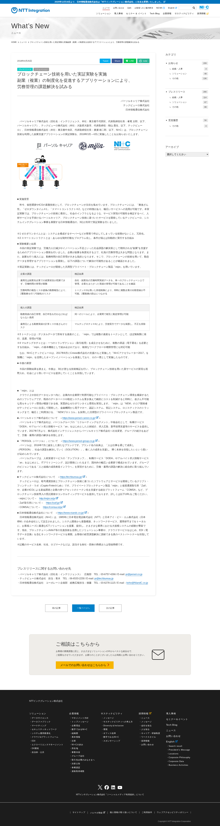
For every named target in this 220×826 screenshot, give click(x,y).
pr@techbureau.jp (103, 578)
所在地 (75, 748)
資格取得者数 (78, 771)
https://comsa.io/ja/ (53, 507)
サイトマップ (79, 812)
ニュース (106, 8)
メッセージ (108, 718)
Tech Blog (154, 13)
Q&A (129, 8)
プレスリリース (25, 69)
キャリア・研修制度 (150, 733)
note (145, 61)
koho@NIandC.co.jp (137, 583)
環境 (105, 729)
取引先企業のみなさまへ (83, 760)
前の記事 (56, 608)
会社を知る (146, 725)
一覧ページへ (83, 608)
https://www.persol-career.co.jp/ (78, 418)
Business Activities (178, 765)
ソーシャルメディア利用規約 (120, 794)
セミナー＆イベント (177, 719)
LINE (131, 61)
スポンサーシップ (111, 741)
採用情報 (201, 13)
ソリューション (103, 13)
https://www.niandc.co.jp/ (71, 513)
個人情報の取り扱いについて (123, 812)
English (171, 8)
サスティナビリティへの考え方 (118, 722)
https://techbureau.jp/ (71, 477)
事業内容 (76, 752)
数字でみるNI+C (79, 729)
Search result (175, 746)
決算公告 (76, 763)
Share (117, 61)
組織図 (75, 733)
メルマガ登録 (96, 813)
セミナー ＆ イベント (136, 13)
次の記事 (110, 608)
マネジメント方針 (80, 718)
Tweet (105, 61)
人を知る (145, 729)
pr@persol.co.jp (134, 574)
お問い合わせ (118, 8)
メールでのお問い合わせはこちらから (83, 665)
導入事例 (118, 13)
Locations (173, 754)
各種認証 (76, 767)
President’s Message (179, 750)
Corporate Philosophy (179, 757)
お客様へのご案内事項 (144, 8)
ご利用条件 (147, 812)
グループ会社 (78, 756)
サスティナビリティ (184, 13)
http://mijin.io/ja (47, 498)
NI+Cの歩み (77, 744)
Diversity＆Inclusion (113, 725)
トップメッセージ (80, 722)
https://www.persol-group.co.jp (79, 441)
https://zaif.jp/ (53, 503)
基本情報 (76, 737)
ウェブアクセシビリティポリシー (172, 812)
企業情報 (167, 13)
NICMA (159, 8)
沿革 (74, 741)
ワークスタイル (148, 737)
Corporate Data (176, 761)
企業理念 (76, 725)
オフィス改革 (109, 733)
